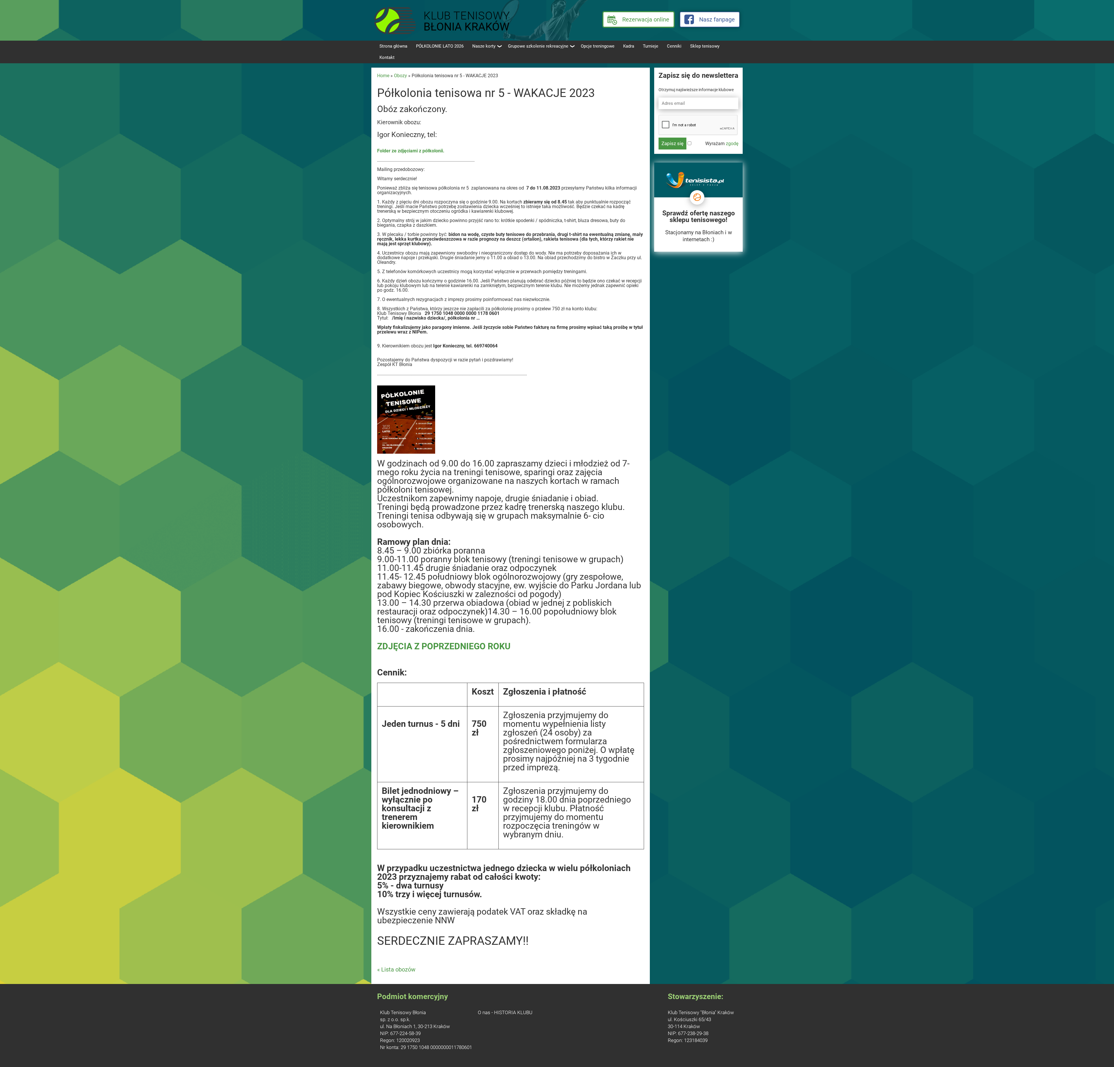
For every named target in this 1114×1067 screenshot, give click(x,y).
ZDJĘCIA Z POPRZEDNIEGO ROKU (444, 646)
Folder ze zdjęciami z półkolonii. (410, 151)
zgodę (732, 143)
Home (383, 75)
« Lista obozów (396, 969)
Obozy (400, 75)
